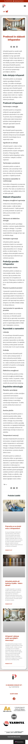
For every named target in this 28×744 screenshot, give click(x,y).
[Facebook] (14, 698)
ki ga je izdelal (10, 736)
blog (6, 484)
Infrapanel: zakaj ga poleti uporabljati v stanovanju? (12, 638)
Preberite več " (8, 550)
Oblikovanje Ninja (16, 736)
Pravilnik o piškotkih (18, 732)
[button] (25, 6)
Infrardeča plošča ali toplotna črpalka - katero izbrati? (13, 583)
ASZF (12, 732)
